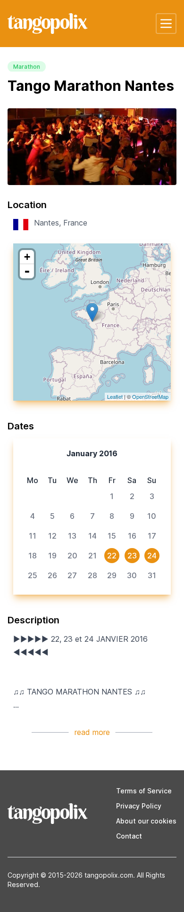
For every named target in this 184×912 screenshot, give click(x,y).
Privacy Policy (138, 806)
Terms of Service (144, 791)
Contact (129, 836)
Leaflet (115, 396)
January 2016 (92, 453)
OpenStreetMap (150, 396)
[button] (166, 23)
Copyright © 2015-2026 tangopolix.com (70, 875)
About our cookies (146, 821)
